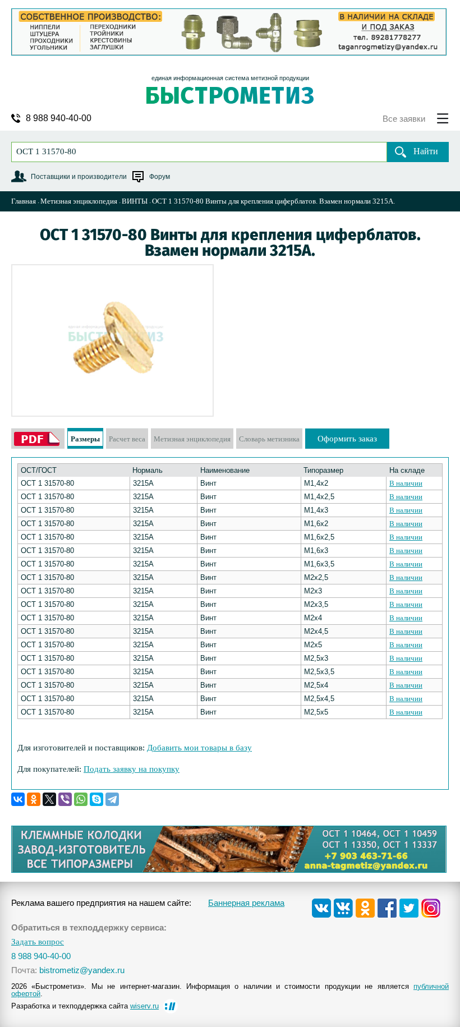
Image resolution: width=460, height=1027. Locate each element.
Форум (159, 176)
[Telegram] (112, 799)
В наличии (405, 483)
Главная (23, 201)
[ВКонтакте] (18, 799)
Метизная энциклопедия (78, 201)
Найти (425, 151)
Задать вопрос (37, 942)
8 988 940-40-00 (58, 118)
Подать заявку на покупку (132, 769)
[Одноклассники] (33, 799)
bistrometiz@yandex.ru (82, 970)
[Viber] (65, 799)
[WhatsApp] (81, 799)
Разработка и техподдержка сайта (85, 1006)
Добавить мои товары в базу (199, 747)
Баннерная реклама (246, 903)
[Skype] (96, 799)
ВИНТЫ (135, 201)
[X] (49, 799)
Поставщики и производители (79, 176)
